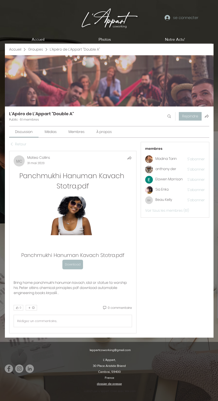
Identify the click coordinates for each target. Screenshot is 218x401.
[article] (72, 242)
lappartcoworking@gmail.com (110, 350)
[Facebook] (9, 369)
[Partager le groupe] (206, 116)
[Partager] (129, 157)
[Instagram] (19, 369)
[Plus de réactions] (31, 308)
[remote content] (73, 216)
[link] (24, 131)
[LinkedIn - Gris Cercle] (30, 369)
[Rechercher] (169, 116)
